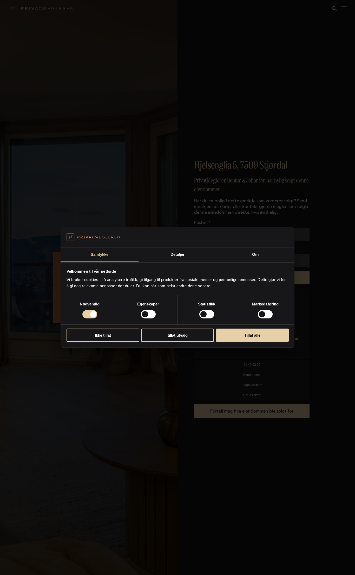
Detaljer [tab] (177, 254)
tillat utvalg (178, 335)
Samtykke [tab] (100, 254)
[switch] (148, 314)
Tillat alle (252, 335)
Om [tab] (255, 254)
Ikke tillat (103, 335)
